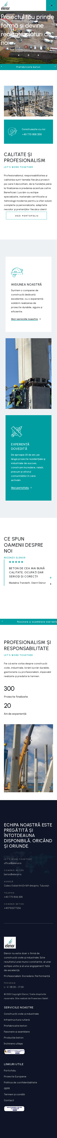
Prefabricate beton (15, 1026)
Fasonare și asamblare (17, 1032)
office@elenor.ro (12, 863)
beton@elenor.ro (12, 874)
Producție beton (13, 1038)
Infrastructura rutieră (17, 1020)
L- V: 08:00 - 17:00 (14, 987)
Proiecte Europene (15, 1076)
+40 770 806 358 (13, 897)
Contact (9, 1100)
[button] (51, 578)
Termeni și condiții (14, 1094)
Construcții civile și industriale (21, 1014)
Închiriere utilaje (13, 1044)
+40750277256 (12, 908)
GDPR (7, 1088)
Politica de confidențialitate (20, 1082)
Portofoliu (10, 1071)
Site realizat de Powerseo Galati (31, 999)
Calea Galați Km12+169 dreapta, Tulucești (26, 885)
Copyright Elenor (19, 994)
